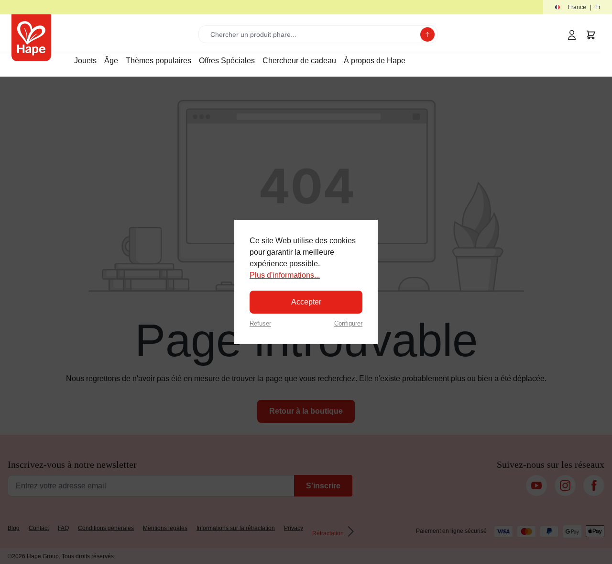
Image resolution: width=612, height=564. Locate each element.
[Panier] (591, 35)
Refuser (260, 323)
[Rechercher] (427, 34)
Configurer (348, 323)
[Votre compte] (571, 35)
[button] (577, 7)
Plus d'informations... (285, 275)
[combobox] (311, 34)
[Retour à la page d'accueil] (31, 37)
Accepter (306, 302)
